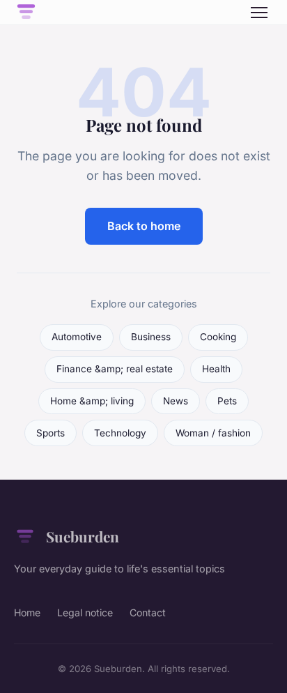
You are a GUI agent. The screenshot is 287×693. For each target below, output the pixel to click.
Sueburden (82, 536)
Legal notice (85, 612)
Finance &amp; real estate (114, 368)
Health (216, 368)
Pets (227, 400)
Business (151, 336)
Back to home (143, 226)
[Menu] (259, 12)
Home (27, 612)
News (175, 400)
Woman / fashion (213, 433)
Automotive (77, 336)
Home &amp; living (92, 400)
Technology (120, 433)
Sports (50, 433)
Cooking (218, 336)
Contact (148, 612)
